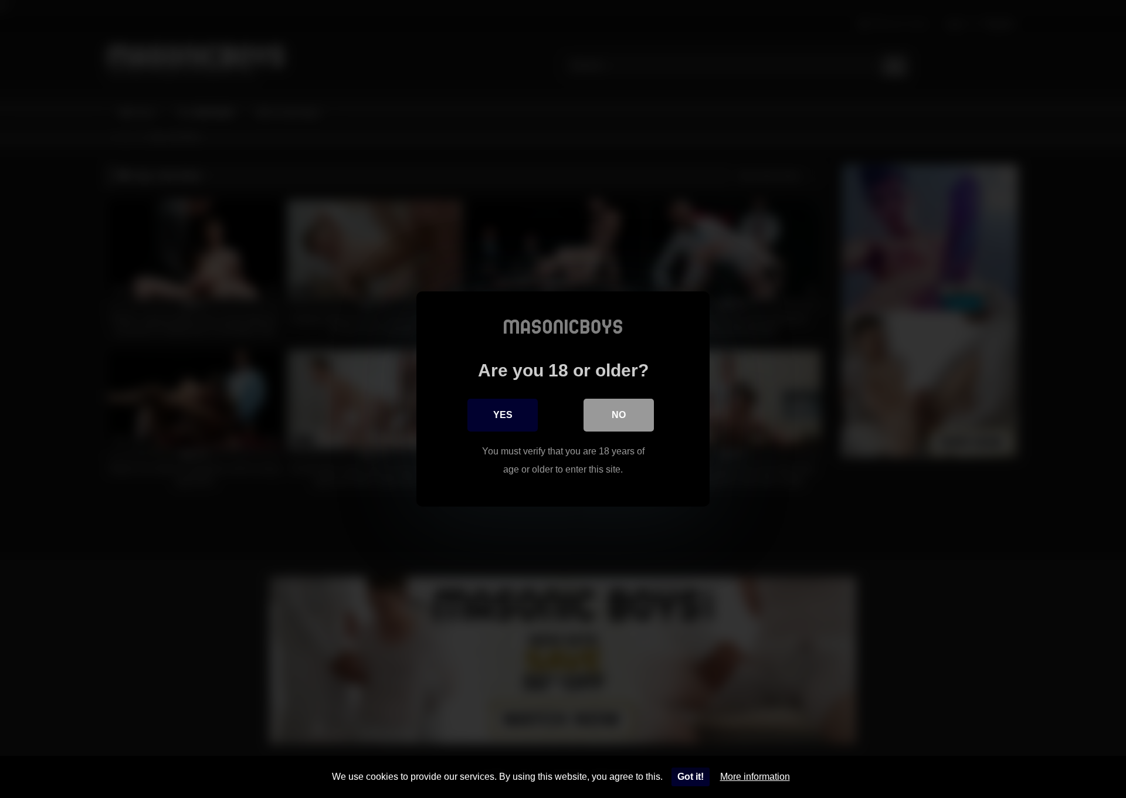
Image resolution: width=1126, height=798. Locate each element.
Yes (503, 415)
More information (755, 777)
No (619, 415)
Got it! (690, 777)
